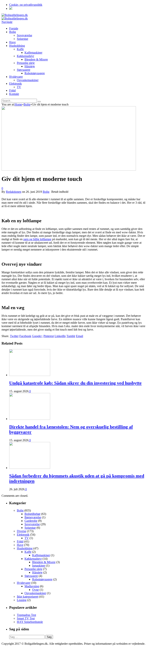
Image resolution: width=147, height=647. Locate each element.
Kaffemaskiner (33, 52)
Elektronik (15, 83)
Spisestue (22, 38)
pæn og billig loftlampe (37, 239)
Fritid (12, 90)
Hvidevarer (16, 76)
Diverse (21, 531)
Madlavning (31, 586)
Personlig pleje (26, 63)
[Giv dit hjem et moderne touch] (69, 169)
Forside (13, 28)
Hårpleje (29, 66)
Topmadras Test (26, 615)
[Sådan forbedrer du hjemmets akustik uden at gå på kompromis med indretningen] (29, 467)
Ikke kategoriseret (27, 596)
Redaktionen (13, 191)
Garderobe (30, 520)
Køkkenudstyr (25, 56)
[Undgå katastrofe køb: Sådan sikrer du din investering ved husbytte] (29, 375)
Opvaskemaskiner (27, 80)
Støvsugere (23, 69)
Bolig (12, 31)
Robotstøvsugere (34, 73)
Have (12, 42)
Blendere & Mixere (36, 59)
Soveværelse (24, 35)
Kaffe (20, 49)
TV (19, 87)
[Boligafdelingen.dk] (15, 15)
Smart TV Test (26, 618)
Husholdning (17, 45)
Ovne (35, 589)
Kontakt (14, 94)
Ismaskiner (38, 565)
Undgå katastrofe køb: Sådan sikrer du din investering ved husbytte (75, 383)
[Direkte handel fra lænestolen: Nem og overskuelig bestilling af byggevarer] (29, 418)
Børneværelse (32, 517)
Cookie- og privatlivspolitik (25, 4)
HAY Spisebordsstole (30, 621)
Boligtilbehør (32, 513)
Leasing (21, 600)
